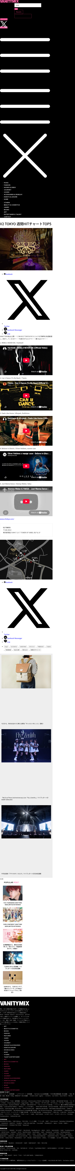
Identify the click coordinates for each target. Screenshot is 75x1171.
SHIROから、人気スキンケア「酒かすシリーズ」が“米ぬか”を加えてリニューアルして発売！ (12, 989)
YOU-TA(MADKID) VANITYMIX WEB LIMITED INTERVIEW (13, 904)
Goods (6, 1040)
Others (6, 1054)
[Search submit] (16, 9)
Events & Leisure (10, 1047)
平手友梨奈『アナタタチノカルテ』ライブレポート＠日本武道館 (21, 874)
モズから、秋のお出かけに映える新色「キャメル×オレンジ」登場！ (22, 724)
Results (18, 12)
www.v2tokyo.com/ (7, 519)
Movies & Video (9, 1050)
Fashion (7, 1033)
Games (6, 1038)
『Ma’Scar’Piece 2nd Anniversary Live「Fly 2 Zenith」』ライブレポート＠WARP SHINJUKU (24, 799)
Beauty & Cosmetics (11, 1028)
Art (5, 1026)
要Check (25, 650)
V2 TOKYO (14, 647)
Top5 (6, 647)
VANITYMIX (23, 647)
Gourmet (7, 1043)
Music (6, 1052)
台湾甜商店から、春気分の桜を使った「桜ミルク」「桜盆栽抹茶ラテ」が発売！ (12, 947)
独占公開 (16, 650)
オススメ (31, 647)
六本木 (49, 647)
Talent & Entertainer (12, 1057)
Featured (7, 1035)
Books (6, 1031)
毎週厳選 (8, 650)
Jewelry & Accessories (12, 1045)
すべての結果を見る (23, 16)
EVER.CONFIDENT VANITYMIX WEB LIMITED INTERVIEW (12, 925)
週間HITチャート (35, 650)
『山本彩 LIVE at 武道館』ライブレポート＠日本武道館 (12, 968)
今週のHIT (40, 647)
